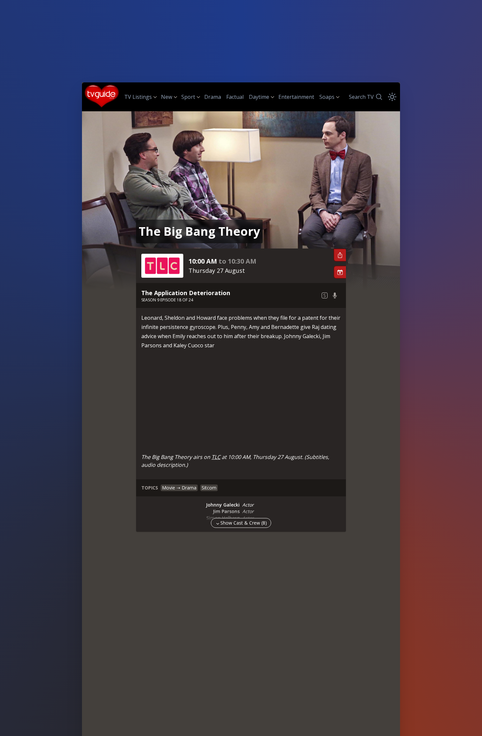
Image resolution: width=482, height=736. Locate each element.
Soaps (326, 96)
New (166, 96)
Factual (235, 96)
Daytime (259, 96)
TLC (215, 457)
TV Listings (138, 96)
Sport (188, 96)
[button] (339, 255)
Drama (212, 96)
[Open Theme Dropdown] (392, 97)
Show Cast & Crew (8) (243, 523)
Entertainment (296, 96)
